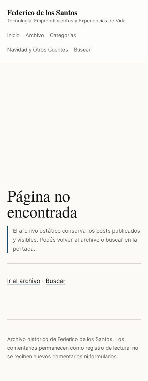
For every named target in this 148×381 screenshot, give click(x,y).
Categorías (63, 35)
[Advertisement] (74, 115)
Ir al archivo (23, 280)
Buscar (82, 49)
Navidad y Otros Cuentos (37, 49)
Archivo (35, 35)
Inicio (13, 35)
